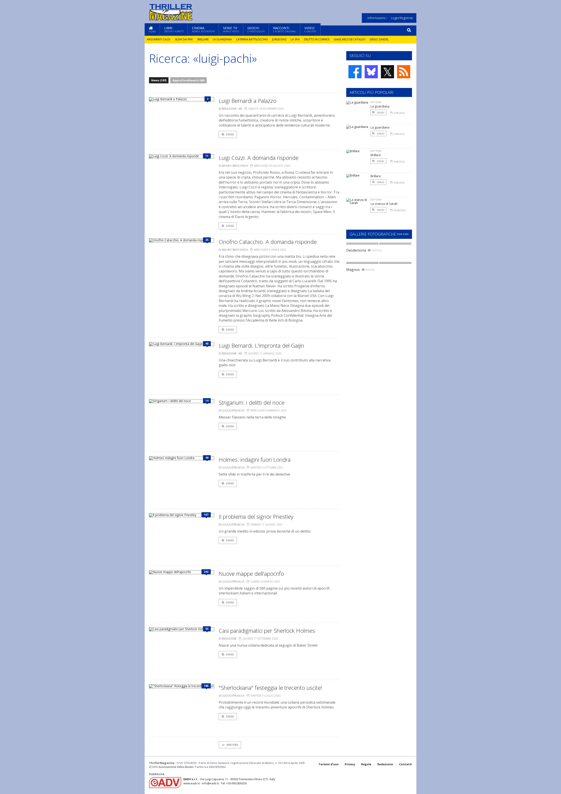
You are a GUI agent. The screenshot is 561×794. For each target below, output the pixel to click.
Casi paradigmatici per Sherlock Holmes (267, 630)
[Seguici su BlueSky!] (371, 71)
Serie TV (231, 29)
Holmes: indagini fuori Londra (255, 459)
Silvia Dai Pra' (184, 39)
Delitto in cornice (317, 39)
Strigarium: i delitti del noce (251, 402)
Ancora (232, 745)
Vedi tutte (403, 234)
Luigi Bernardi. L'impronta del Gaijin (261, 345)
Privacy (350, 764)
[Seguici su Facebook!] (355, 71)
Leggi (230, 134)
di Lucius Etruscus (231, 410)
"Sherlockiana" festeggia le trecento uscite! (270, 687)
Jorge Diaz (279, 39)
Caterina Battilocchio (252, 39)
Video (310, 29)
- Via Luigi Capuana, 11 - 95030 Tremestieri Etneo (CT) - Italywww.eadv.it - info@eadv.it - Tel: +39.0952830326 (229, 781)
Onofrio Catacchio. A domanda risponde (268, 241)
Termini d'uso (328, 764)
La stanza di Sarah (384, 203)
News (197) (158, 80)
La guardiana (222, 39)
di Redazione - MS (230, 109)
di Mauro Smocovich (233, 166)
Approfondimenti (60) (188, 80)
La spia (295, 39)
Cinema (203, 29)
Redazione (385, 764)
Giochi (256, 29)
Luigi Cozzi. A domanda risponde (258, 157)
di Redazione (227, 638)
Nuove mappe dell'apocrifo (251, 573)
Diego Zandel (379, 39)
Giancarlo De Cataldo (350, 39)
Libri (174, 29)
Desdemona (356, 250)
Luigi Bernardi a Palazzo (247, 100)
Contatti (405, 764)
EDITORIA (375, 102)
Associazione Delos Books (176, 767)
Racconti (284, 29)
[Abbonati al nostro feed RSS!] (403, 71)
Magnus (353, 269)
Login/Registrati (402, 18)
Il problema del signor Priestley (256, 516)
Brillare (203, 39)
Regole (366, 764)
